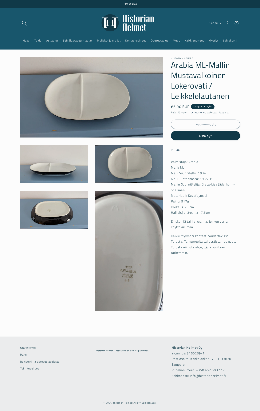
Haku (23, 354)
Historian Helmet (122, 402)
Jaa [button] (177, 149)
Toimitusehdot (29, 368)
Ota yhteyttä (28, 347)
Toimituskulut (198, 112)
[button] (24, 23)
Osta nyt (205, 135)
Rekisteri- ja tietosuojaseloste (40, 361)
